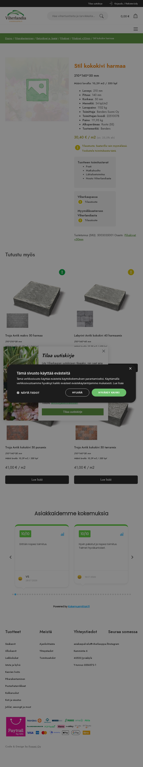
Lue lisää (118, 383)
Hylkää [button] (77, 392)
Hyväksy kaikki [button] (109, 392)
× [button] (130, 368)
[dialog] (71, 383)
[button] (28, 392)
